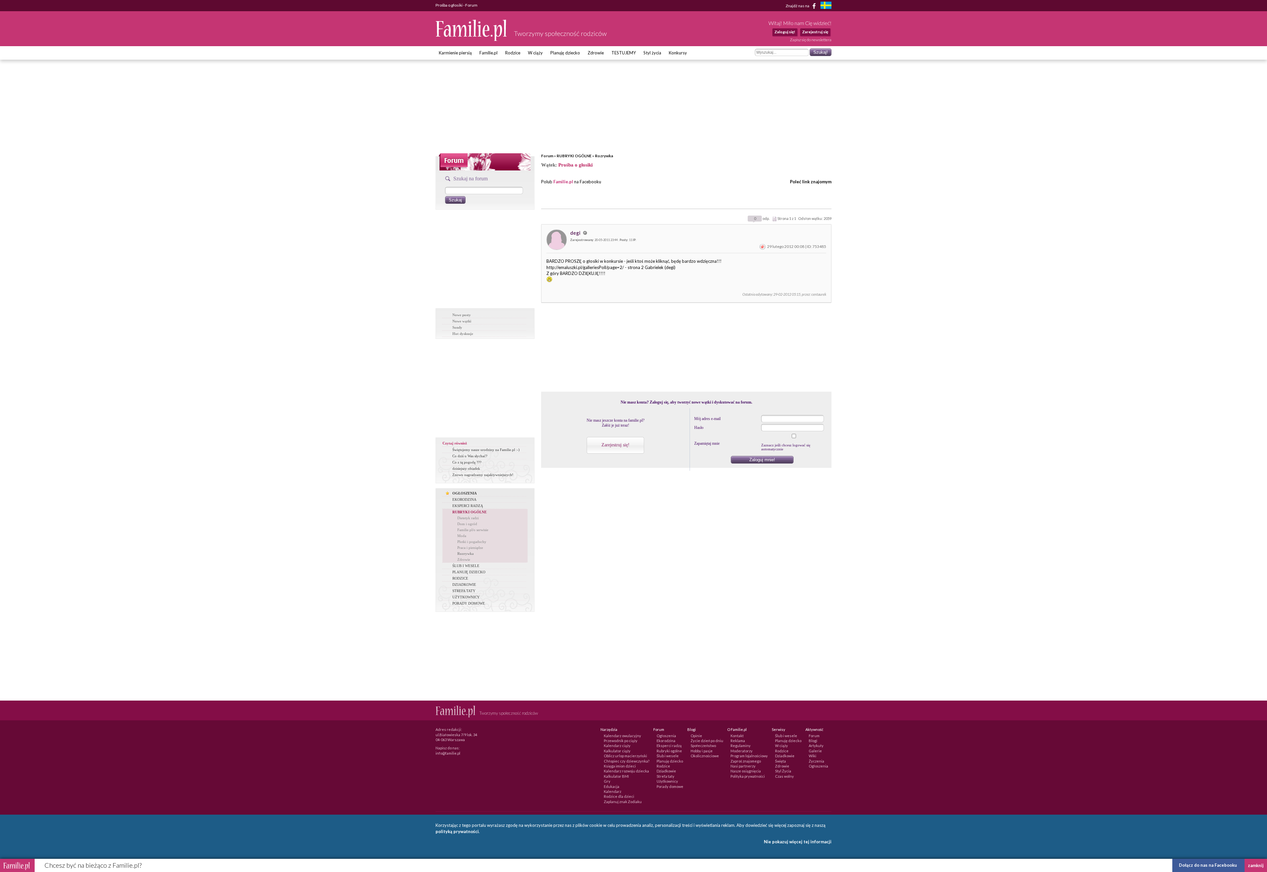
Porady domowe (670, 786)
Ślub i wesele (668, 756)
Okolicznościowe (705, 756)
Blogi (813, 740)
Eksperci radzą (669, 745)
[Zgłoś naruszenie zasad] (762, 246)
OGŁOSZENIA (464, 493)
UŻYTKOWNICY (466, 597)
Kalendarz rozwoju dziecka (626, 771)
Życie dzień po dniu (707, 740)
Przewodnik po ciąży (620, 740)
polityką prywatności (457, 831)
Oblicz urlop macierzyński (625, 756)
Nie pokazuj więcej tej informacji (797, 841)
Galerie (815, 751)
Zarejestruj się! (615, 444)
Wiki (812, 756)
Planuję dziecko (565, 52)
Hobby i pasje (702, 751)
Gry (607, 781)
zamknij (1256, 865)
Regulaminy (741, 745)
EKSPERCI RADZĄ (467, 506)
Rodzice (512, 52)
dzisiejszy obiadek (466, 468)
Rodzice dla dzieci (619, 796)
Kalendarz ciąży (617, 745)
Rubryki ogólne (669, 751)
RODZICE (460, 578)
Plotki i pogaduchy (471, 542)
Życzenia (816, 761)
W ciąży (535, 52)
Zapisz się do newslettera (810, 39)
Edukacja (611, 786)
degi (575, 233)
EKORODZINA (464, 499)
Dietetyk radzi (468, 518)
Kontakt (737, 736)
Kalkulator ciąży (617, 751)
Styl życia (652, 52)
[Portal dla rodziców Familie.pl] (471, 39)
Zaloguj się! (784, 31)
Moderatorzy (742, 751)
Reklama (738, 740)
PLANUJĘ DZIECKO (468, 572)
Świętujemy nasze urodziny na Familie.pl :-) (486, 450)
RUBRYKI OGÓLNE (574, 155)
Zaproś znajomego (746, 761)
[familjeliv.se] (825, 6)
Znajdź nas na (798, 5)
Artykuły (816, 745)
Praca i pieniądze (470, 548)
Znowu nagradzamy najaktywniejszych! (482, 475)
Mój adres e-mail (707, 418)
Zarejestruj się (815, 31)
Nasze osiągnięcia (746, 771)
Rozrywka (604, 155)
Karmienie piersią (455, 52)
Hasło (698, 427)
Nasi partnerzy (743, 766)
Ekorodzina (666, 740)
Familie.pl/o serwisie (472, 530)
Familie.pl (488, 52)
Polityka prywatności (748, 776)
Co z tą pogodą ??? (466, 462)
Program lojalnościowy (749, 756)
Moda (461, 536)
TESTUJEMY (623, 52)
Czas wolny (784, 776)
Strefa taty (665, 776)
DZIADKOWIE (464, 584)
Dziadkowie (666, 771)
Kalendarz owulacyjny (622, 736)
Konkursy (678, 52)
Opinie (696, 736)
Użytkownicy (667, 781)
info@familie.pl (448, 753)
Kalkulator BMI (616, 776)
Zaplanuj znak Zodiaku (623, 801)
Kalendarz (612, 791)
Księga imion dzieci (620, 766)
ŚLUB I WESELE (465, 566)
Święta (780, 761)
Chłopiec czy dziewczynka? (626, 761)
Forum (547, 155)
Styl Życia (783, 771)
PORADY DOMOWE (468, 603)
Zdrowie (596, 52)
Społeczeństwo (703, 745)
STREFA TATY (463, 591)
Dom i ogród (467, 524)
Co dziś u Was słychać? (469, 456)
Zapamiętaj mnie (707, 443)
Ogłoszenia (666, 736)
